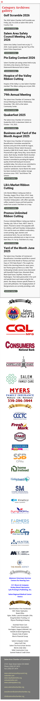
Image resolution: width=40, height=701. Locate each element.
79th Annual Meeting (17, 94)
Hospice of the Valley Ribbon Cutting (17, 77)
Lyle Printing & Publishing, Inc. (20, 590)
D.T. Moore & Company (20, 585)
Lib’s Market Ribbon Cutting (16, 186)
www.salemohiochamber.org (14, 687)
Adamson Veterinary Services (20, 578)
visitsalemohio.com (10, 680)
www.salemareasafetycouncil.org (15, 673)
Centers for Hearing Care (20, 580)
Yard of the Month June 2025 (19, 249)
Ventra (20, 597)
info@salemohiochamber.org (14, 696)
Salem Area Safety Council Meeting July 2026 (17, 36)
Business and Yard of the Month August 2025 (20, 134)
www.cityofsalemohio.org (13, 678)
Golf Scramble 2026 (17, 15)
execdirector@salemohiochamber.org (17, 692)
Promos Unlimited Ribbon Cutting (15, 214)
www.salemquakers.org (12, 682)
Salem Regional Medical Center (20, 594)
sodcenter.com (9, 675)
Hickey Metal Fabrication (20, 587)
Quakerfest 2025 (15, 115)
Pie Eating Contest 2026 (19, 57)
